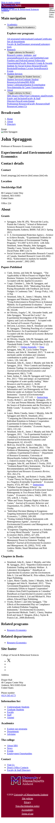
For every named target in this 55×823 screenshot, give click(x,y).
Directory (11, 124)
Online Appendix (29, 347)
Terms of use (27, 813)
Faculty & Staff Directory (19, 770)
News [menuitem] (18, 101)
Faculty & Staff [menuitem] (14, 44)
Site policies (27, 798)
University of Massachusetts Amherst (31, 794)
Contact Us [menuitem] (22, 106)
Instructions (42, 397)
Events (10, 751)
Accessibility (27, 810)
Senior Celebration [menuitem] (15, 85)
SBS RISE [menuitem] (30, 82)
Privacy (27, 802)
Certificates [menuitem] (46, 39)
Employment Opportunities (19, 753)
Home (10, 119)
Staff (9, 715)
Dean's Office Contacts (17, 767)
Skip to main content (10, 2)
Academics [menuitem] (12, 24)
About (10, 121)
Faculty (10, 712)
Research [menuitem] (11, 49)
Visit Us (10, 765)
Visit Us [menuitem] (28, 96)
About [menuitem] (10, 90)
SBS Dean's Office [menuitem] (16, 96)
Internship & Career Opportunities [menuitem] (28, 87)
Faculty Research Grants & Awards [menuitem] (36, 63)
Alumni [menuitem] (31, 101)
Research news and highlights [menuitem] (29, 58)
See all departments (16, 41)
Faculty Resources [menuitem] (36, 103)
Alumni (10, 717)
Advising (11, 734)
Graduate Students (15, 709)
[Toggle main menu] (2, 12)
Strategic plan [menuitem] (38, 96)
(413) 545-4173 (8, 695)
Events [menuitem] (24, 101)
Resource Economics (16, 630)
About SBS (12, 745)
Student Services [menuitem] (14, 73)
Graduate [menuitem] (37, 39)
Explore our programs (17, 729)
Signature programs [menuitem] (30, 44)
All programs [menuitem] (13, 39)
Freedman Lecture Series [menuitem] (28, 68)
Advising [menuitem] (21, 82)
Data (42, 347)
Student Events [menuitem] (31, 85)
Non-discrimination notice (27, 806)
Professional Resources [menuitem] (17, 103)
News (9, 748)
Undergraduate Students (18, 707)
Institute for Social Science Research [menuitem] (24, 66)
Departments (13, 731)
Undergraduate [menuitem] (26, 39)
